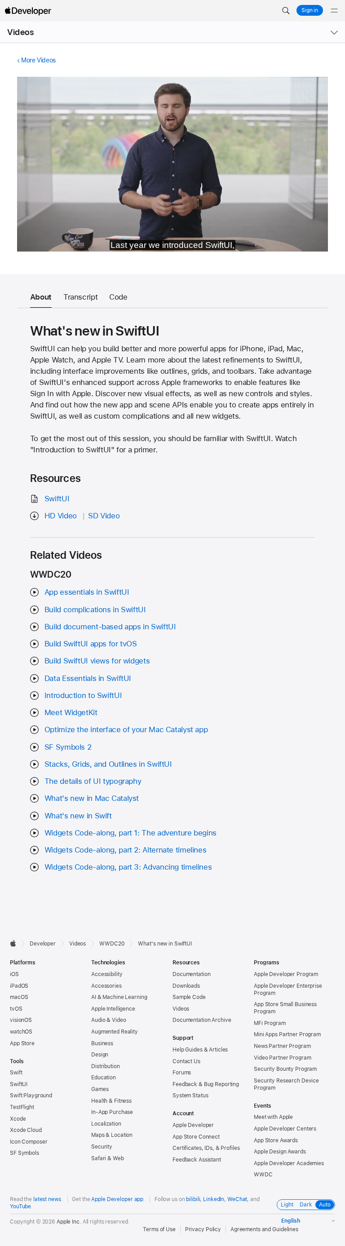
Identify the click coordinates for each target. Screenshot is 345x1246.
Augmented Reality (114, 1032)
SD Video (103, 515)
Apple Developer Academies (289, 1163)
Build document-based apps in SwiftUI (110, 626)
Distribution (105, 1066)
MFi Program (270, 1023)
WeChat (237, 1199)
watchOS (21, 1032)
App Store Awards (276, 1140)
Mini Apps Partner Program (287, 1034)
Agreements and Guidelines (264, 1229)
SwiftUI (56, 498)
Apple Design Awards (280, 1152)
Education (103, 1077)
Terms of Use (159, 1229)
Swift (16, 1072)
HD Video (60, 515)
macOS (19, 997)
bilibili (193, 1199)
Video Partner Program (282, 1058)
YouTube (20, 1206)
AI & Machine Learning (119, 997)
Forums (181, 1072)
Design (99, 1055)
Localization (106, 1124)
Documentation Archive (201, 1020)
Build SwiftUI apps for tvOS (90, 643)
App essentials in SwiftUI (86, 592)
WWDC (263, 1174)
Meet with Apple (273, 1117)
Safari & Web (107, 1158)
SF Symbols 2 (68, 746)
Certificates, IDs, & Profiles (206, 1148)
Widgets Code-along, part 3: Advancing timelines (128, 866)
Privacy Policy (203, 1229)
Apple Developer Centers (285, 1129)
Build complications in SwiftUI (95, 609)
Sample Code (189, 997)
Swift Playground (31, 1095)
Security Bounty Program (285, 1069)
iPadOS (19, 986)
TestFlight (22, 1107)
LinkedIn (213, 1199)
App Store (22, 1043)
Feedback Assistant (196, 1160)
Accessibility (106, 974)
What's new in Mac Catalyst (91, 798)
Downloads (186, 986)
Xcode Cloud (26, 1130)
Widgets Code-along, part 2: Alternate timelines (125, 849)
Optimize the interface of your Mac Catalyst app (126, 729)
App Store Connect (196, 1137)
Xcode (18, 1119)
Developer (43, 944)
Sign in (309, 10)
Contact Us (186, 1061)
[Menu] (334, 11)
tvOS (16, 1009)
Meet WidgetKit (70, 712)
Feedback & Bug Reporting (205, 1084)
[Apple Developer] (28, 11)
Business (102, 1043)
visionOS (21, 1020)
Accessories (106, 986)
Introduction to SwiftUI (83, 695)
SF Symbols (24, 1153)
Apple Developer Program (286, 974)
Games (99, 1089)
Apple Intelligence (113, 1009)
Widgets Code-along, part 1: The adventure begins (130, 832)
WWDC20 (111, 944)
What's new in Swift (78, 815)
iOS (14, 974)
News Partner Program (282, 1046)
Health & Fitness (111, 1101)
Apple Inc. (69, 1222)
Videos (20, 32)
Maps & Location (112, 1135)
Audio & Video (108, 1020)
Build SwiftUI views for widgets (97, 660)
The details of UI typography (93, 781)
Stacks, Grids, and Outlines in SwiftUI (108, 764)
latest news (47, 1199)
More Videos (38, 60)
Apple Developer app (117, 1199)
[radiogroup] (306, 1204)
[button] (285, 11)
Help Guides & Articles (200, 1050)
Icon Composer (28, 1142)
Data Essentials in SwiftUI (87, 678)
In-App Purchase (112, 1112)
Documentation (191, 974)
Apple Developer (193, 1125)
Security (101, 1147)
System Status (190, 1095)
